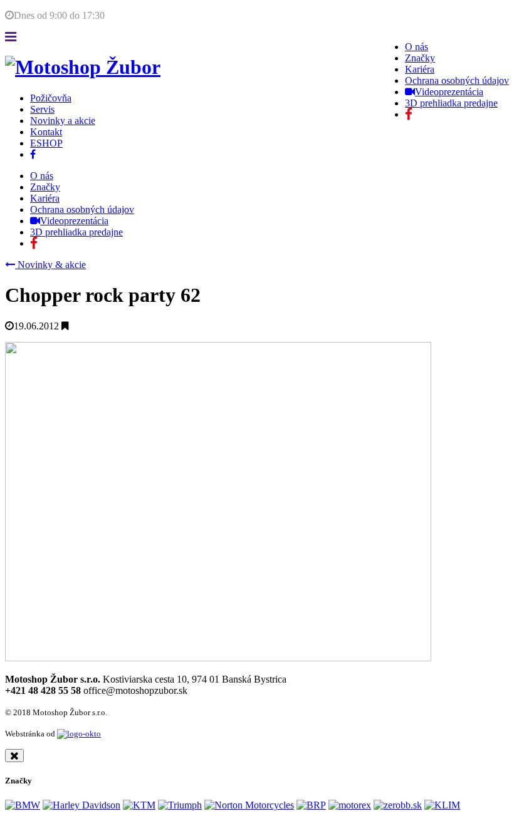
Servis (42, 109)
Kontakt (46, 132)
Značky (420, 58)
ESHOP (46, 143)
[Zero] (398, 805)
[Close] (14, 755)
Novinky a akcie (62, 120)
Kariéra (419, 69)
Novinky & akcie (50, 264)
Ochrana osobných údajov (457, 80)
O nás (416, 46)
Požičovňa (50, 98)
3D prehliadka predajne (451, 103)
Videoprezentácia (449, 91)
